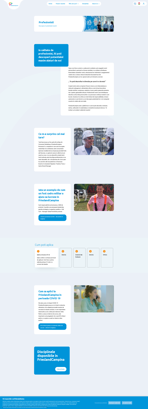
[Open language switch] (139, 3)
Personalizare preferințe (101, 402)
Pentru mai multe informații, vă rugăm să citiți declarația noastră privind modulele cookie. (25, 407)
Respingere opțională (114, 402)
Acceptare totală (127, 402)
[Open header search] (135, 3)
